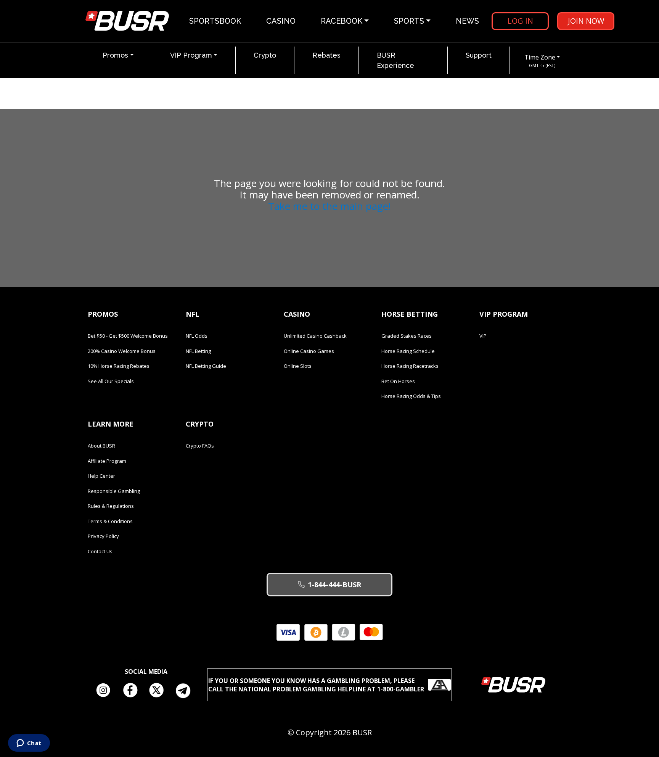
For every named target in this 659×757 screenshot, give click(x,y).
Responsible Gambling (114, 491)
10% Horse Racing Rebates (118, 365)
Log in (520, 21)
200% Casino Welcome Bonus (122, 351)
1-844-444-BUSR (334, 584)
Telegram (186, 690)
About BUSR (101, 445)
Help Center (101, 475)
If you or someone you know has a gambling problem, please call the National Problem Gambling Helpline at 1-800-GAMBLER (316, 684)
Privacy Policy (103, 536)
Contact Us (100, 551)
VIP (483, 335)
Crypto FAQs (200, 445)
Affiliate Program (107, 460)
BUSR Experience (395, 60)
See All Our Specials (111, 381)
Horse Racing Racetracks (410, 365)
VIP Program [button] (191, 55)
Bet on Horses (398, 381)
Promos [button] (115, 55)
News (467, 21)
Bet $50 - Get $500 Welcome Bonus (128, 335)
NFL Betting (198, 351)
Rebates (326, 55)
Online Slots (298, 365)
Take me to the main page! (329, 206)
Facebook (132, 690)
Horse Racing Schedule (408, 351)
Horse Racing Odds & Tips (411, 396)
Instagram (106, 690)
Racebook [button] (341, 21)
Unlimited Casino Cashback (315, 335)
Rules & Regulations (111, 506)
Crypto (265, 55)
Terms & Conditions (110, 521)
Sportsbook (215, 21)
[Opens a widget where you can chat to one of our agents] (29, 743)
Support (479, 55)
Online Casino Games (309, 351)
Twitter (159, 690)
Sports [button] (409, 21)
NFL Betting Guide (206, 365)
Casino (281, 21)
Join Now (586, 21)
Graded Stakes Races (406, 335)
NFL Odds (196, 335)
